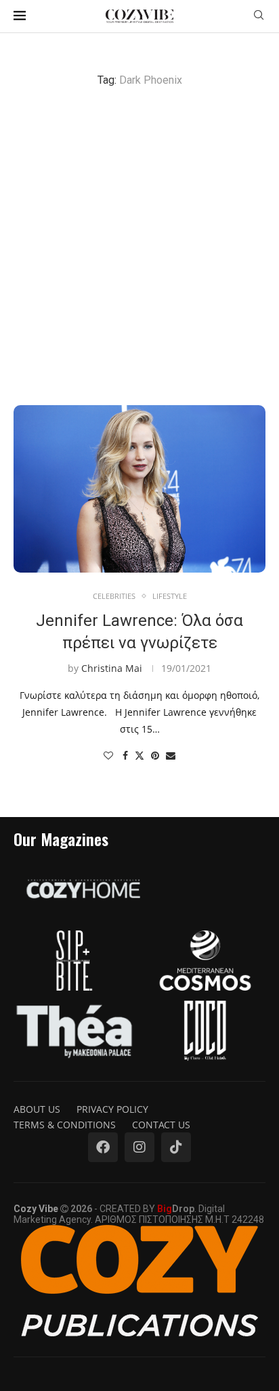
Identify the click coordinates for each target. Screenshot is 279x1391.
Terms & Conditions (65, 1124)
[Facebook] (103, 1147)
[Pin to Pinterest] (155, 755)
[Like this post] (108, 755)
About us (37, 1109)
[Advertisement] (139, 246)
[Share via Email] (170, 755)
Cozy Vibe (36, 1208)
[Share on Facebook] (125, 755)
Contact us (161, 1124)
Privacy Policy (112, 1109)
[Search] (258, 16)
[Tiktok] (176, 1147)
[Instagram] (139, 1147)
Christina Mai (111, 668)
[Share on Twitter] (139, 755)
